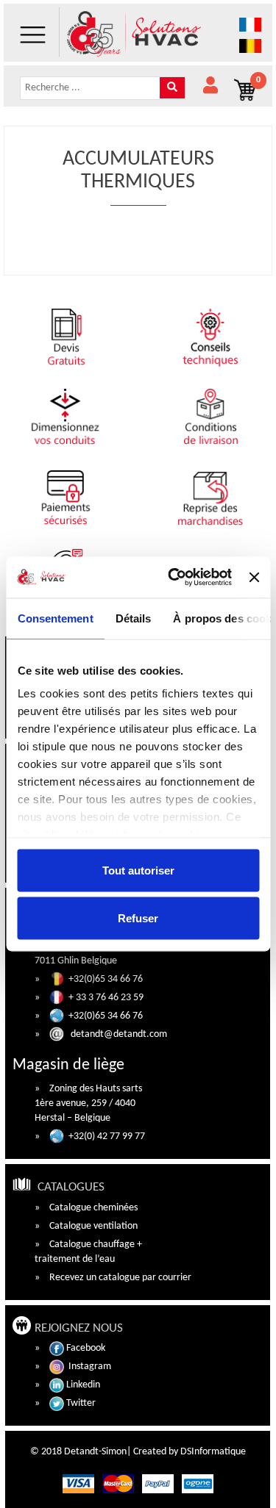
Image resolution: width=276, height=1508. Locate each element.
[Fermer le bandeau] (254, 577)
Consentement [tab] (55, 617)
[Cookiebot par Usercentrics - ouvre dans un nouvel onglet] (173, 577)
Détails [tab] (133, 617)
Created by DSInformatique (189, 1451)
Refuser (138, 918)
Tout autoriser (138, 869)
